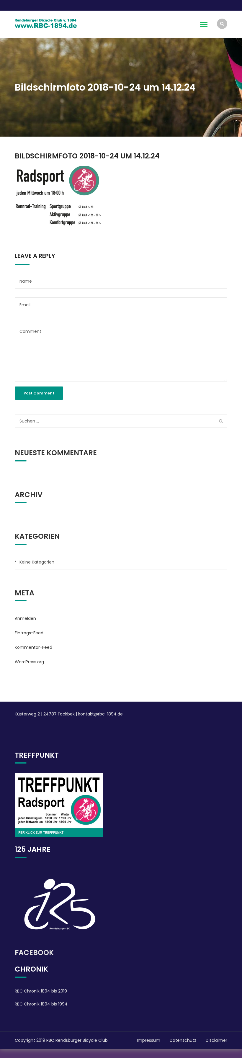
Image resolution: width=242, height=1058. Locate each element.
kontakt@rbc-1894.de (100, 714)
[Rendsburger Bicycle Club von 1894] (46, 23)
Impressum (148, 1040)
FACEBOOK (34, 952)
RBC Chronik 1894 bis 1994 (41, 1004)
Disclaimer (216, 1040)
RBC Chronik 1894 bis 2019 (41, 991)
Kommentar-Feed (33, 647)
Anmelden (25, 618)
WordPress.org (29, 662)
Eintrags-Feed (29, 633)
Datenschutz (183, 1040)
